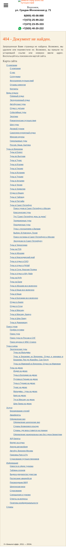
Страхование (16, 491)
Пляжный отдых (17, 96)
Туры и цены (12, 346)
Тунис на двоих (20, 387)
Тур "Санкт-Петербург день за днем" (29, 216)
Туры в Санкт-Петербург (21, 205)
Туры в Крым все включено (22, 290)
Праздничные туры (21, 225)
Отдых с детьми (17, 108)
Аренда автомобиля (19, 447)
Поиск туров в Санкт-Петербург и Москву (32, 208)
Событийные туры (18, 112)
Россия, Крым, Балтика (20, 145)
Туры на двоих (16, 368)
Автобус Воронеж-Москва (21, 451)
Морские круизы (17, 137)
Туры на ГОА (15, 249)
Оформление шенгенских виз (26, 422)
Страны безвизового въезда (26, 426)
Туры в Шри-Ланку (18, 318)
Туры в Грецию (16, 168)
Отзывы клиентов (18, 85)
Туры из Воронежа (14, 149)
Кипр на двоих (19, 395)
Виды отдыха (12, 93)
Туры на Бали (16, 282)
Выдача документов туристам (23, 474)
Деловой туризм (17, 129)
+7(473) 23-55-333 (33, 24)
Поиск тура (15, 334)
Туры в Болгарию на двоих (25, 375)
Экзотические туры (18, 349)
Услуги (9, 408)
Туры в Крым (15, 294)
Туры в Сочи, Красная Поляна (23, 269)
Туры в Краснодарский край (22, 257)
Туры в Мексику (17, 310)
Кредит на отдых (17, 443)
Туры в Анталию (17, 181)
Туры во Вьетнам (17, 156)
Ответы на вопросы (19, 499)
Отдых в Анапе (16, 302)
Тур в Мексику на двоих (24, 399)
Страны (9, 507)
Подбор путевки (17, 330)
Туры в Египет (16, 152)
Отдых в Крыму (17, 193)
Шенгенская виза (17, 486)
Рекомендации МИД (19, 482)
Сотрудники (15, 76)
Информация (12, 463)
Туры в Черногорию (18, 245)
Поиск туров (11, 326)
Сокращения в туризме (20, 495)
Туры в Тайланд (17, 197)
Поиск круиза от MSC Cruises (23, 342)
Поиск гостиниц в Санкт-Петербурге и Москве (34, 237)
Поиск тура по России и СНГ (23, 338)
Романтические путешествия (23, 120)
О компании (11, 65)
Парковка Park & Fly (19, 455)
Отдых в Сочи (16, 306)
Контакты (14, 89)
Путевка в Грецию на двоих (25, 379)
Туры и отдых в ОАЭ (19, 261)
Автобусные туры (18, 104)
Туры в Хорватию (17, 189)
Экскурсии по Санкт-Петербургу (27, 241)
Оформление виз (17, 419)
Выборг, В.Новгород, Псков (25, 233)
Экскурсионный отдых (20, 100)
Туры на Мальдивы (21, 352)
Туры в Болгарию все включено (24, 298)
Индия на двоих (20, 371)
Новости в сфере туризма (21, 466)
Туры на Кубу (16, 278)
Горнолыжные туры (18, 141)
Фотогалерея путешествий (22, 81)
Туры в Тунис (16, 160)
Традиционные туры (22, 221)
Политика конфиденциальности (24, 503)
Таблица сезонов (17, 470)
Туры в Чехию (16, 185)
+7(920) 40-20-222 (33, 28)
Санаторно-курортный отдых (23, 133)
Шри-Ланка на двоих (22, 404)
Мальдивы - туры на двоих (25, 391)
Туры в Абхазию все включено (23, 286)
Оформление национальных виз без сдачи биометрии (37, 434)
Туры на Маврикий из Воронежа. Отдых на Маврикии (37, 364)
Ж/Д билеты (15, 438)
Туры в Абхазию (17, 253)
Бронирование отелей (19, 411)
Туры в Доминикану (18, 322)
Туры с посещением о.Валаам (26, 229)
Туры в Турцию (16, 177)
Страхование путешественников (24, 459)
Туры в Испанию (17, 173)
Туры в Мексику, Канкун (20, 314)
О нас (12, 72)
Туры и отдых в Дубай (20, 265)
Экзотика (14, 116)
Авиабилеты (15, 415)
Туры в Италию (16, 164)
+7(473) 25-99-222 (33, 19)
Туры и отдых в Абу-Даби (21, 273)
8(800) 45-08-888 (33, 15)
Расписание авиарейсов (21, 478)
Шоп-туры (14, 124)
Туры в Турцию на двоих (24, 383)
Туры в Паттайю (17, 201)
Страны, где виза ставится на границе (30, 430)
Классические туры (22, 212)
